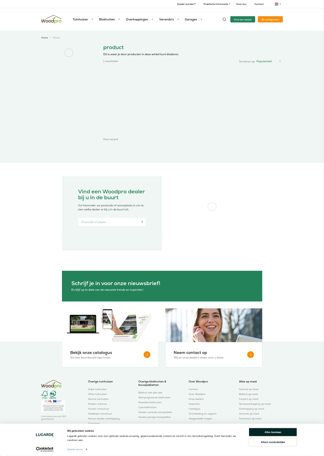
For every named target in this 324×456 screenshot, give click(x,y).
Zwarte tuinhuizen (98, 399)
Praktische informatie (216, 4)
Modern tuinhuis (97, 404)
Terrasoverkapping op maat (255, 404)
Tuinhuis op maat (249, 389)
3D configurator (270, 19)
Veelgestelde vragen (200, 418)
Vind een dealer (243, 19)
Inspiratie (194, 404)
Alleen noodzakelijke (273, 441)
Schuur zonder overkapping (104, 418)
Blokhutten (107, 19)
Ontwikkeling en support (203, 413)
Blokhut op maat (248, 394)
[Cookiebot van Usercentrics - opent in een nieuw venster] (45, 449)
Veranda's (166, 19)
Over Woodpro (197, 394)
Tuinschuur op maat (250, 418)
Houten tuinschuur (98, 408)
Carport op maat (249, 399)
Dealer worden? (186, 4)
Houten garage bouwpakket (154, 417)
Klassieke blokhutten (150, 402)
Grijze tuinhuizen (97, 389)
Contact (259, 4)
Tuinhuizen (80, 19)
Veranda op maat (249, 413)
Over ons (241, 4)
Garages (191, 19)
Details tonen (75, 449)
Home (44, 37)
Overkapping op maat (251, 408)
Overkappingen (137, 19)
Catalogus (194, 408)
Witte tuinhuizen (97, 394)
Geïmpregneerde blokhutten (154, 397)
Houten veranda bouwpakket (155, 412)
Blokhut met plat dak (150, 392)
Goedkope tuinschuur (100, 413)
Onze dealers (196, 399)
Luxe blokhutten (147, 407)
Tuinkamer (94, 423)
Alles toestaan (273, 432)
